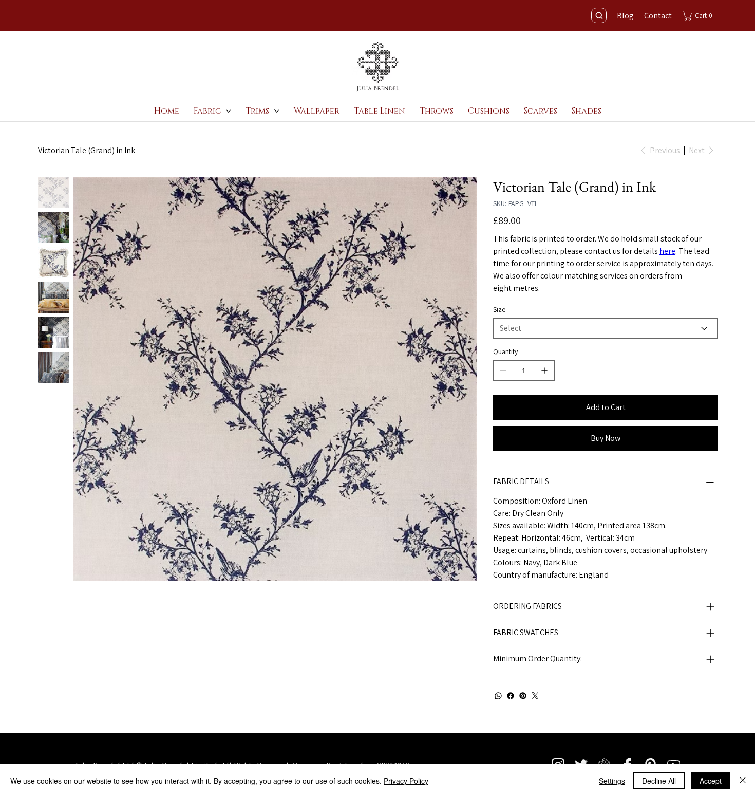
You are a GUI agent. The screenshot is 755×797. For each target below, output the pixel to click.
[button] (700, 16)
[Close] (743, 780)
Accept (711, 780)
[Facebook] (510, 696)
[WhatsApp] (498, 696)
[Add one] (544, 370)
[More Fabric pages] (228, 111)
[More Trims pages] (276, 111)
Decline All (659, 780)
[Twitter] (535, 696)
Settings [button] (612, 780)
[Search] (599, 15)
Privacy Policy (406, 780)
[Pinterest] (523, 696)
